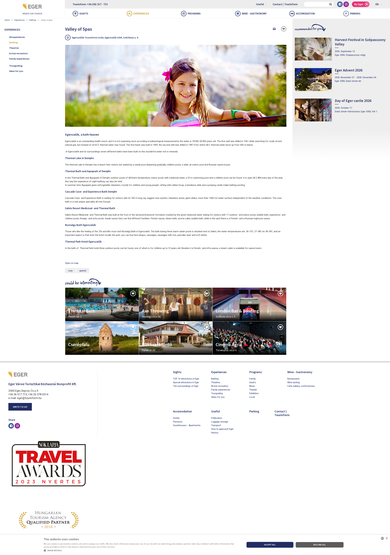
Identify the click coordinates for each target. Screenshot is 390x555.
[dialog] (195, 545)
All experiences (17, 37)
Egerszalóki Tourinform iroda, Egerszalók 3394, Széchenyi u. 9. (105, 37)
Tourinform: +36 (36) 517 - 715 (90, 4)
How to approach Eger (222, 429)
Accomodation (305, 13)
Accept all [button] (270, 544)
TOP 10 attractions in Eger (186, 378)
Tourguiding (15, 65)
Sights (83, 13)
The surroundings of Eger (186, 386)
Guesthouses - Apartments (186, 425)
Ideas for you (16, 71)
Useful (260, 4)
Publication (216, 418)
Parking (352, 13)
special (82, 270)
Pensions (177, 421)
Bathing (32, 20)
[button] (141, 550)
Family (252, 378)
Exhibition (254, 393)
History (214, 432)
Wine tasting (293, 382)
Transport (216, 425)
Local (252, 397)
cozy (70, 270)
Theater (253, 389)
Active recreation (18, 53)
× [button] (386, 538)
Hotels (176, 418)
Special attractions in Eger (186, 382)
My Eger (358, 4)
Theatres (14, 47)
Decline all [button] (319, 544)
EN (377, 4)
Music (252, 386)
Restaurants (293, 378)
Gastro (252, 382)
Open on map (71, 263)
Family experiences (19, 58)
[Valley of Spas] (175, 86)
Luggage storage (219, 421)
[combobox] (382, 538)
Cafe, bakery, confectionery (301, 386)
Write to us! (20, 406)
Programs (194, 13)
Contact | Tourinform (285, 4)
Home (7, 20)
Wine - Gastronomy (254, 13)
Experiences (141, 13)
